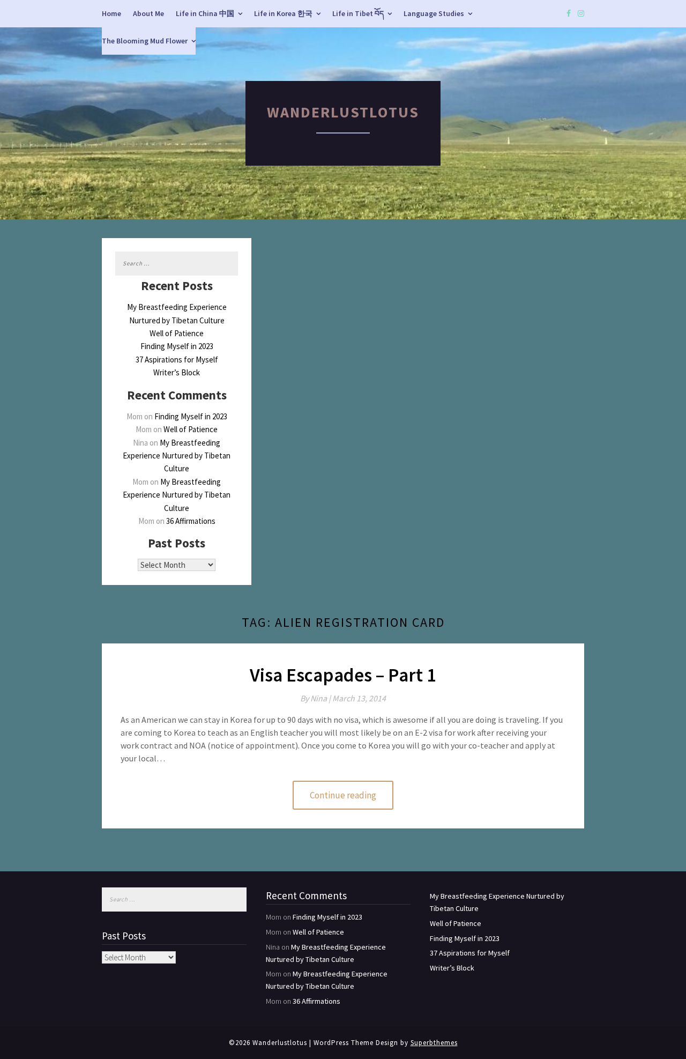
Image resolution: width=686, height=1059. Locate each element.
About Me (148, 13)
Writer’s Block (176, 372)
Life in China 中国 (205, 13)
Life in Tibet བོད (358, 13)
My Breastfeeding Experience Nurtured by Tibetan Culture (176, 456)
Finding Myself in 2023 (176, 346)
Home (111, 13)
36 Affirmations (190, 521)
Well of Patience (177, 333)
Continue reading (343, 795)
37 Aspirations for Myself (177, 359)
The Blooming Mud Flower (145, 41)
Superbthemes (434, 1042)
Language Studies (434, 13)
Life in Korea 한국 (283, 13)
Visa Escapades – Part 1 (343, 675)
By (316, 698)
